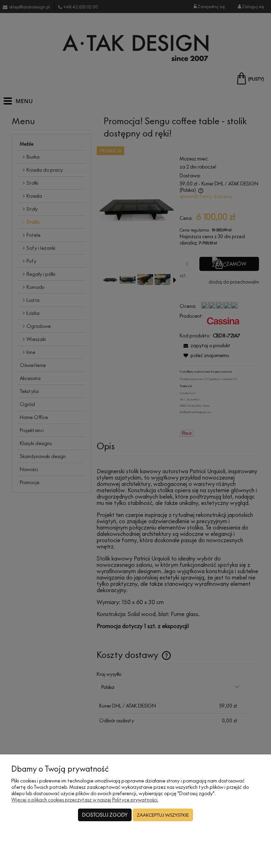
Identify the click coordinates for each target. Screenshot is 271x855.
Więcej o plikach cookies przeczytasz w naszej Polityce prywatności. (84, 799)
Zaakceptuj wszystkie (163, 815)
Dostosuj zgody (104, 814)
